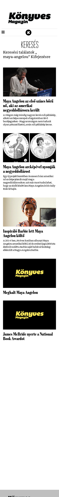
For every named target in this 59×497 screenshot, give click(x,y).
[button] (3, 32)
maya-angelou (15, 57)
